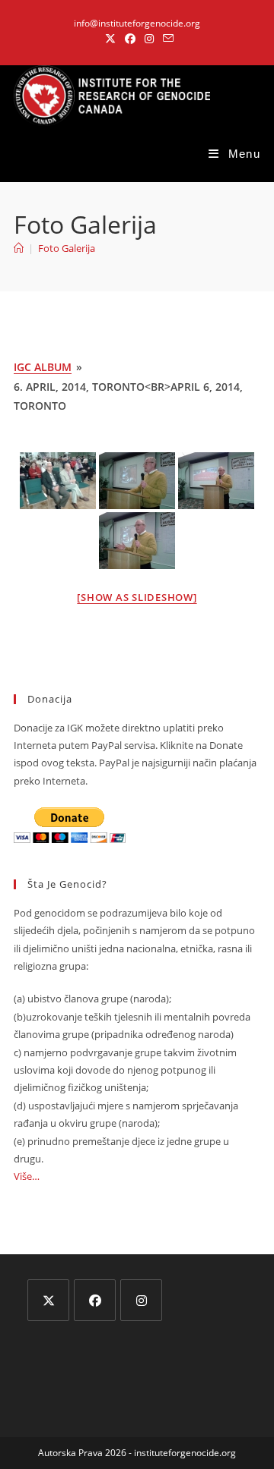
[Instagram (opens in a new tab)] (149, 39)
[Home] (19, 248)
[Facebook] (95, 1300)
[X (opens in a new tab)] (110, 39)
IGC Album (43, 367)
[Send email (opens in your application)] (166, 39)
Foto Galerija (66, 248)
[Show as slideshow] (136, 597)
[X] (48, 1300)
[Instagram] (141, 1300)
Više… (27, 1176)
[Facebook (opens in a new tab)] (130, 39)
